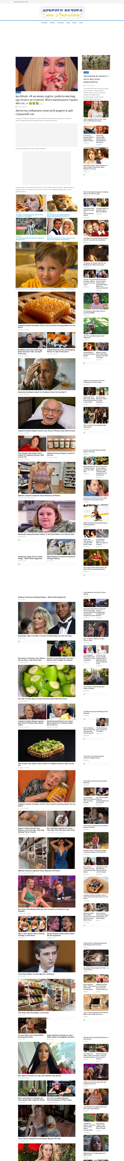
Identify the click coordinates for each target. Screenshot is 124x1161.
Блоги (74, 22)
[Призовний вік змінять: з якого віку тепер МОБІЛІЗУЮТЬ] (96, 62)
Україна (52, 22)
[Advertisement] (62, 37)
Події (68, 22)
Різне (81, 22)
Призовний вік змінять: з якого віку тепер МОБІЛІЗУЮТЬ (96, 79)
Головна (44, 22)
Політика (61, 22)
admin (25, 106)
